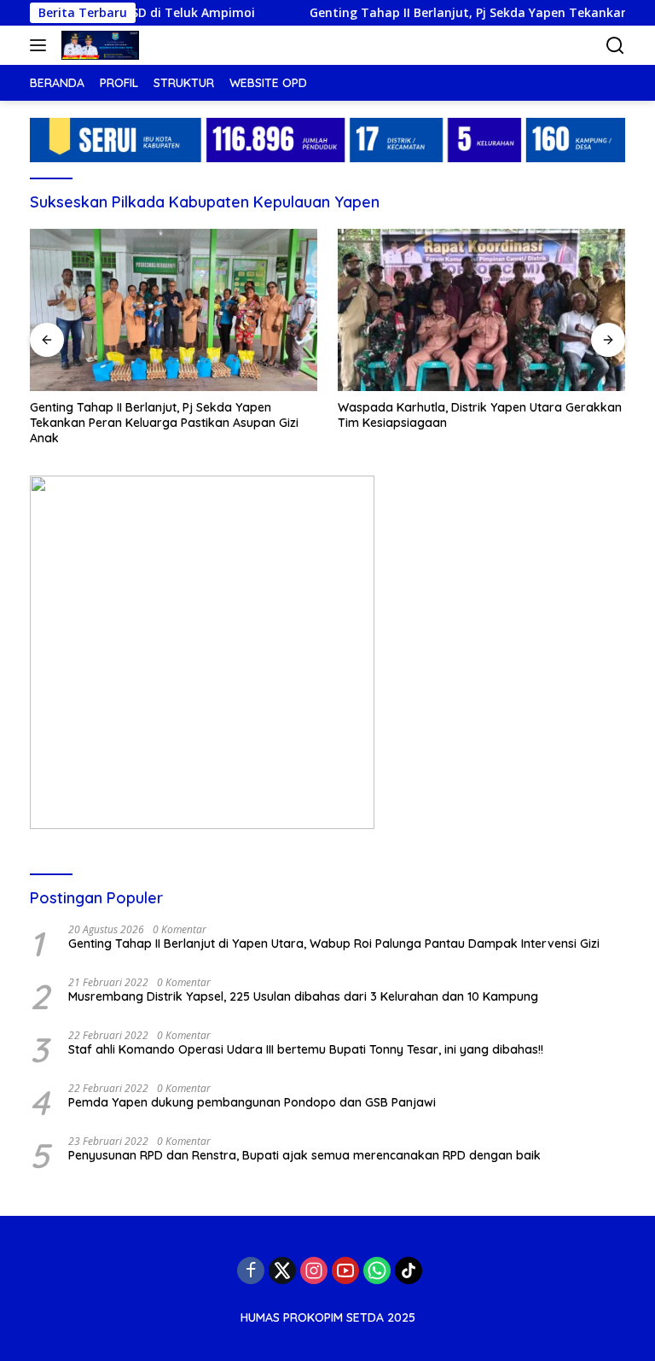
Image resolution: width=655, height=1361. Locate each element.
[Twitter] (282, 1270)
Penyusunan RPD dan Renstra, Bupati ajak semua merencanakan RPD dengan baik (304, 1155)
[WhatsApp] (377, 1270)
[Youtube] (345, 1270)
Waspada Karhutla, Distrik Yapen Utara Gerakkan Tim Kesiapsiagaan (480, 415)
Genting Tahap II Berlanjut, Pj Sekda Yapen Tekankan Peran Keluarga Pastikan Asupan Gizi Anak (164, 423)
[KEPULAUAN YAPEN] (98, 45)
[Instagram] (314, 1270)
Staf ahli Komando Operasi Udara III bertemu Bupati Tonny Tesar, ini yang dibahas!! (305, 1049)
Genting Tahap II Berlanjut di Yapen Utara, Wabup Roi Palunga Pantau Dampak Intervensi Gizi (334, 943)
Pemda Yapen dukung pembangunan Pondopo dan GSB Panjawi (252, 1102)
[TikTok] (408, 1270)
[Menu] (41, 45)
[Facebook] (250, 1270)
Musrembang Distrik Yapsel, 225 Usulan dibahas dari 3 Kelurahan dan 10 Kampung (303, 996)
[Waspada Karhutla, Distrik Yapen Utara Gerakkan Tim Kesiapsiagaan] (481, 310)
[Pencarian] (615, 46)
